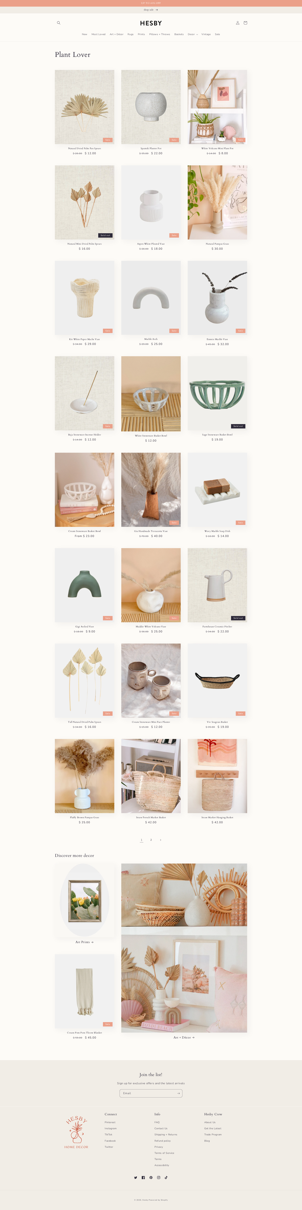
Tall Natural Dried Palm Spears (84, 722)
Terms (158, 1159)
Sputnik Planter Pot (151, 148)
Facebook (110, 1140)
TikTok (108, 1134)
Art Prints (83, 942)
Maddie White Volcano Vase (151, 626)
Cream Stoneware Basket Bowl (84, 531)
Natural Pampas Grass (217, 243)
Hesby (145, 1200)
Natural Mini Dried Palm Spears (84, 243)
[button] (59, 23)
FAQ (157, 1122)
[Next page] (160, 840)
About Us (210, 1122)
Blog (207, 1140)
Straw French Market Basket (151, 817)
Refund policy (162, 1140)
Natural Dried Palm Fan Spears (84, 148)
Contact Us (161, 1128)
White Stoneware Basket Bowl (151, 435)
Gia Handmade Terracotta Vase (151, 531)
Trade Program (213, 1134)
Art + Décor (182, 1038)
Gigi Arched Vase (84, 626)
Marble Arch (151, 339)
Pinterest (110, 1122)
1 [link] (142, 840)
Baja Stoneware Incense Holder (84, 434)
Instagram (111, 1128)
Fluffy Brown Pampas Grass (84, 817)
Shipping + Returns (165, 1134)
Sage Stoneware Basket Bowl (217, 434)
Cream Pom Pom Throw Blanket (84, 1032)
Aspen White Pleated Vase (151, 243)
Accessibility (161, 1165)
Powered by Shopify (158, 1200)
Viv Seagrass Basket (217, 722)
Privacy (158, 1147)
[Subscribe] (178, 1093)
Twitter (109, 1147)
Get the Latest (212, 1128)
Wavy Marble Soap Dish (217, 531)
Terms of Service (164, 1153)
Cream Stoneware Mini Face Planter (151, 722)
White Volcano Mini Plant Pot (217, 148)
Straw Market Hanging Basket (217, 817)
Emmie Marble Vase (217, 339)
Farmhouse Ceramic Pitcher (217, 626)
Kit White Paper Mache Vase (84, 339)
